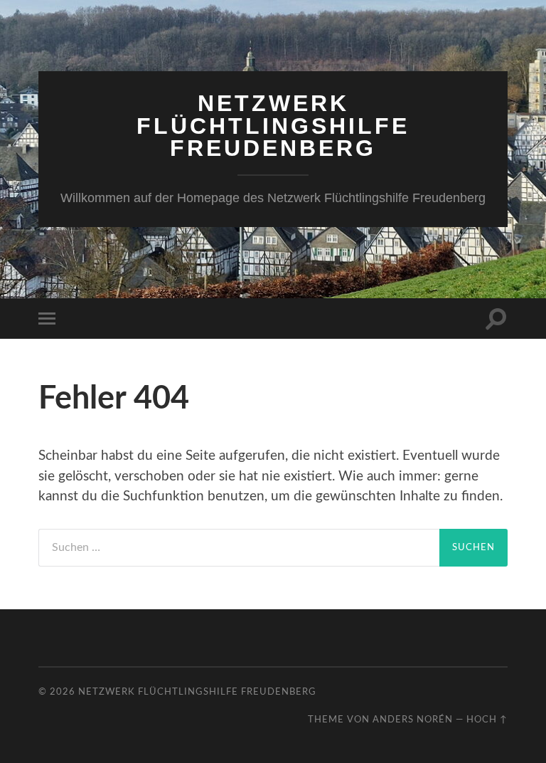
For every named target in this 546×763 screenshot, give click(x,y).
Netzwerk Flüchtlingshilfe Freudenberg (273, 125)
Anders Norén (413, 719)
